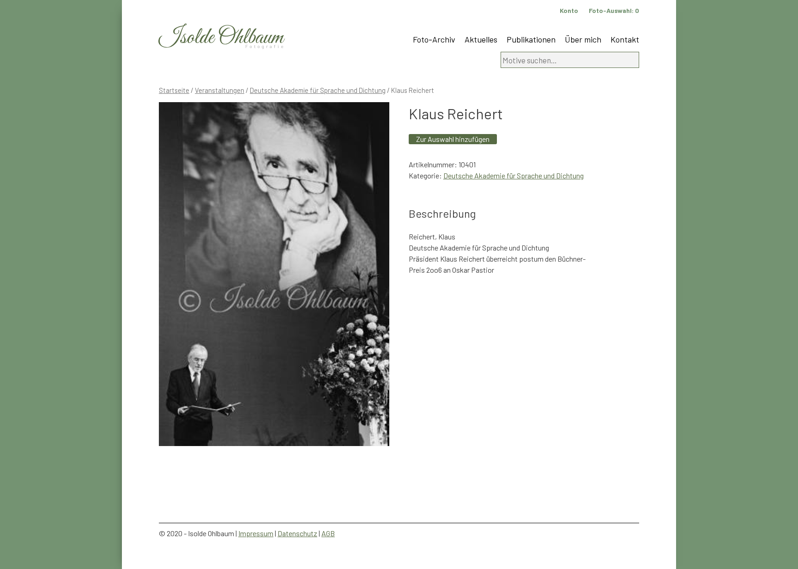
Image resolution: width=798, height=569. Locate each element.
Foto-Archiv (434, 39)
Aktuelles (481, 39)
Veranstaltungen (219, 90)
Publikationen (531, 39)
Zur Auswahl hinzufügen (453, 139)
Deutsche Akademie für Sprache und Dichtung (318, 90)
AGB (328, 533)
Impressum (255, 533)
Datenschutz (297, 533)
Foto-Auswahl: (614, 10)
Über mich (583, 39)
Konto (569, 10)
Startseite (174, 90)
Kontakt (625, 39)
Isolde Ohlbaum (221, 37)
